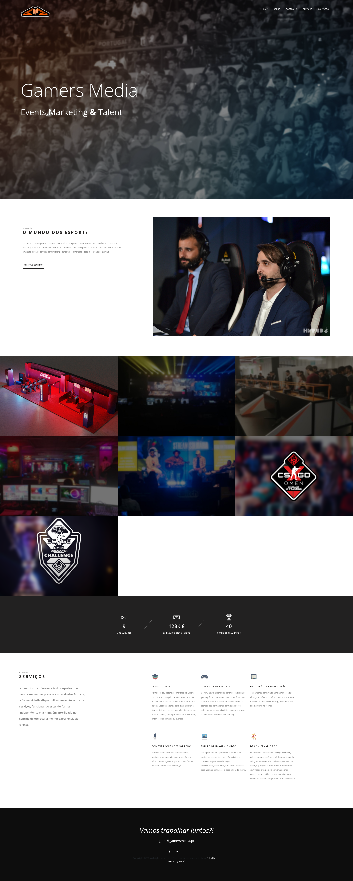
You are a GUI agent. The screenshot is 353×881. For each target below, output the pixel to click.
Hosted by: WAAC (176, 861)
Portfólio (291, 9)
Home (265, 9)
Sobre (277, 9)
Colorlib (211, 858)
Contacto (323, 9)
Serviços (307, 9)
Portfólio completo (33, 265)
